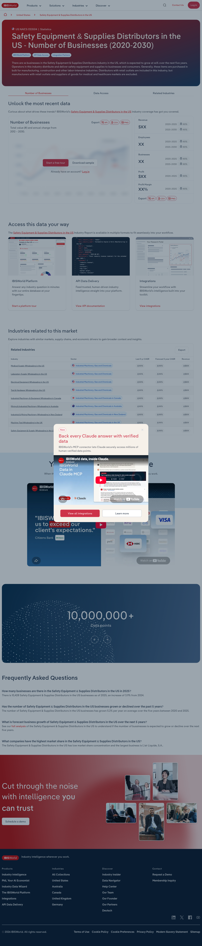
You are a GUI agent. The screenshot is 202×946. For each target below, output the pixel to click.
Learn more (122, 513)
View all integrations (80, 513)
